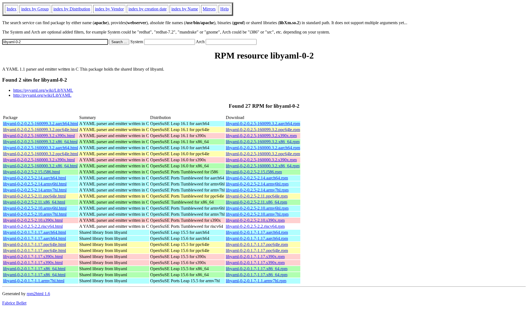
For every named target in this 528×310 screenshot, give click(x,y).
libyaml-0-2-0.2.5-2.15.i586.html (31, 172)
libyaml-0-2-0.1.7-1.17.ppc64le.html (34, 244)
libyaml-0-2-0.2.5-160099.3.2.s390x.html (39, 135)
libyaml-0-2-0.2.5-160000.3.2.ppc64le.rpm (263, 153)
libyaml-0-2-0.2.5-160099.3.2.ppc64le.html (40, 129)
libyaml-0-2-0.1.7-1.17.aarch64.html (34, 232)
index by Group (35, 9)
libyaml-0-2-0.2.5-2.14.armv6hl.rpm (257, 184)
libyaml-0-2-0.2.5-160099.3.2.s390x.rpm (261, 135)
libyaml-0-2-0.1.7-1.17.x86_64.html (34, 268)
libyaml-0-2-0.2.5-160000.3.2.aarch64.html (40, 147)
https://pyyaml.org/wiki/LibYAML (43, 90)
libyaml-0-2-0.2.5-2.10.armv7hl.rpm (257, 214)
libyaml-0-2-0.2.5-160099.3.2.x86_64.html (40, 141)
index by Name (184, 9)
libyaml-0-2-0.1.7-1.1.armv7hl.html (33, 280)
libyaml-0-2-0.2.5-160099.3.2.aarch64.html (40, 123)
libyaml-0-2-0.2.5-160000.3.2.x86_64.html (40, 166)
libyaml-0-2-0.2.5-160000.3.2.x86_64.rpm (262, 166)
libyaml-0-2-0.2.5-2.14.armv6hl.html (35, 184)
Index (11, 9)
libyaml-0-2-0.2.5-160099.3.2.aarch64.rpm (263, 123)
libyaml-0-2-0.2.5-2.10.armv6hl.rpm (257, 208)
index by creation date (147, 9)
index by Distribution (71, 9)
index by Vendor (109, 9)
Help (224, 9)
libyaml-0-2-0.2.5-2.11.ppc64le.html (34, 196)
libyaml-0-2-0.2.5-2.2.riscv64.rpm (255, 226)
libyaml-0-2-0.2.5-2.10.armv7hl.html (35, 214)
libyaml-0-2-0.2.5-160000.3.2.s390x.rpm (261, 159)
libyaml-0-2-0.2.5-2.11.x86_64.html (34, 202)
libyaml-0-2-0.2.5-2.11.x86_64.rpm (256, 202)
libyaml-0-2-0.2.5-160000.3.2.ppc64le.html (40, 153)
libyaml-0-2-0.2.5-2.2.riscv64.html (33, 226)
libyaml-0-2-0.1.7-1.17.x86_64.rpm (256, 268)
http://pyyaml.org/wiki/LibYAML (42, 95)
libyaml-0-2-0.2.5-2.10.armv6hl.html (35, 208)
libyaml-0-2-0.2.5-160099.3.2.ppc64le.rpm (263, 129)
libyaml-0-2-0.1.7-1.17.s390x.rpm (255, 256)
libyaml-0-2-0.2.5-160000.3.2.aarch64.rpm (263, 147)
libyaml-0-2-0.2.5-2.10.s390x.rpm (255, 220)
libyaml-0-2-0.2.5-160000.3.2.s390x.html (39, 159)
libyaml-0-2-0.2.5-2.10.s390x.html (33, 220)
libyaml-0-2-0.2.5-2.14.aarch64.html (34, 178)
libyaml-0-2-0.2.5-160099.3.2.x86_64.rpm (262, 141)
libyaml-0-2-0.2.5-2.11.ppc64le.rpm (257, 196)
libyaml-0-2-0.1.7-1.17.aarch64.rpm (257, 232)
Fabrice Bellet (14, 303)
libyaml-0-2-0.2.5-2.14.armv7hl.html (35, 190)
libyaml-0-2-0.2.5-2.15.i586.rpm (254, 172)
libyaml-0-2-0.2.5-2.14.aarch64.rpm (257, 178)
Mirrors (209, 9)
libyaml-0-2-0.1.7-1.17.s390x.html (33, 256)
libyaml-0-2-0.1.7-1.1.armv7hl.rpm (256, 280)
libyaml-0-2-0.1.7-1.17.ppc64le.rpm (257, 244)
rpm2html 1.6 (38, 293)
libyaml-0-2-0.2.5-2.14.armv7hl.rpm (257, 190)
